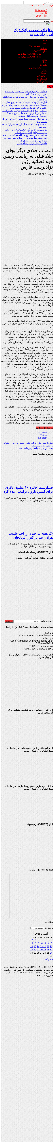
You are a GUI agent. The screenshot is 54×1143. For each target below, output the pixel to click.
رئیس (44, 59)
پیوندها (44, 73)
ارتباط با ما (42, 76)
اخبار (44, 43)
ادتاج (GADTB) (40, 51)
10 (51, 946)
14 (38, 946)
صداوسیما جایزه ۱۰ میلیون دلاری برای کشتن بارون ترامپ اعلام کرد (28, 489)
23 (31, 949)
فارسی (43, 13)
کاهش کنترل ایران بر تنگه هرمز (32, 143)
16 (31, 946)
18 (48, 949)
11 (48, 946)
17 (51, 949)
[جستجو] (52, 3)
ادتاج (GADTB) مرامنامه (29, 56)
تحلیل (44, 70)
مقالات (43, 48)
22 (35, 949)
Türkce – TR (40, 16)
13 (41, 946)
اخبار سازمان (35, 46)
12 (44, 946)
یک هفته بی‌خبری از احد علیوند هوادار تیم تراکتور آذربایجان (31, 535)
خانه (45, 40)
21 (38, 949)
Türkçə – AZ (41, 10)
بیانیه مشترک (35, 67)
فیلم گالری (42, 78)
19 (44, 949)
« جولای (49, 959)
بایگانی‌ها (49, 928)
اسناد (44, 62)
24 (51, 953)
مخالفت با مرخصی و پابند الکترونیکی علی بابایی (24, 135)
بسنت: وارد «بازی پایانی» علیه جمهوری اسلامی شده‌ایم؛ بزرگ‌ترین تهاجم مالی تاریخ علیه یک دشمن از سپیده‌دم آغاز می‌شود (24, 113)
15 (35, 946)
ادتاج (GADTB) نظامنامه (29, 54)
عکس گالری (41, 81)
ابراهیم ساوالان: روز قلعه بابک (36, 448)
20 (41, 949)
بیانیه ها (43, 65)
